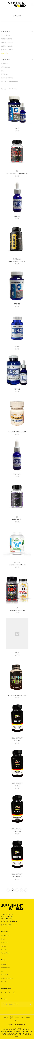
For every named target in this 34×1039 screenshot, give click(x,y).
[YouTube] (13, 992)
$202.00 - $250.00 (7, 50)
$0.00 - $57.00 (5, 35)
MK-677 (17, 128)
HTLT (2, 71)
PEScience (4, 74)
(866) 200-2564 (6, 925)
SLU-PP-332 (17, 831)
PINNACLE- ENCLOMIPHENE (17, 431)
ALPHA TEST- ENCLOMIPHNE (17, 695)
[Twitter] (5, 992)
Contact (3, 946)
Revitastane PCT (17, 519)
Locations (4, 942)
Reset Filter (4, 53)
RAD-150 (17, 304)
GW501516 (17, 474)
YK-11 (17, 653)
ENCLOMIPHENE (17, 877)
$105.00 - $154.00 (7, 42)
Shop (3, 939)
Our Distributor (5, 935)
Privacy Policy (16, 1028)
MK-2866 (17, 389)
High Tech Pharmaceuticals (9, 81)
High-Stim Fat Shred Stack (17, 610)
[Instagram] (9, 992)
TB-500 (17, 786)
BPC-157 (17, 740)
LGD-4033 (17, 346)
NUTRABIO (4, 63)
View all (3, 982)
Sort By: (3, 89)
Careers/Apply (5, 953)
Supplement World (7, 78)
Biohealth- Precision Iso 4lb (17, 565)
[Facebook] (1, 992)
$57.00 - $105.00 (6, 39)
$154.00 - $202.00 (7, 46)
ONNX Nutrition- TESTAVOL (17, 261)
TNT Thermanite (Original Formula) (17, 173)
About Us (4, 949)
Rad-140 (17, 216)
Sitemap (17, 1036)
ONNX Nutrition (5, 67)
